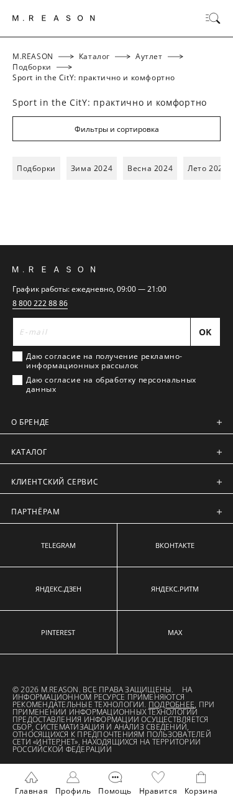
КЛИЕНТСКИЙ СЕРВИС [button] (54, 481)
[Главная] (53, 18)
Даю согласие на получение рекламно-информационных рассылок (104, 360)
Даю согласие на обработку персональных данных (111, 384)
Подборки (36, 168)
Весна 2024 (150, 168)
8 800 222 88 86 (40, 303)
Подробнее (171, 704)
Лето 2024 (207, 168)
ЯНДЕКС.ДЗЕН (58, 588)
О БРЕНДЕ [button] (30, 422)
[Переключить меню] (213, 18)
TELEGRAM (58, 545)
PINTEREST (58, 632)
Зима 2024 (91, 168)
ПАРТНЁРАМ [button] (35, 511)
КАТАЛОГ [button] (29, 452)
